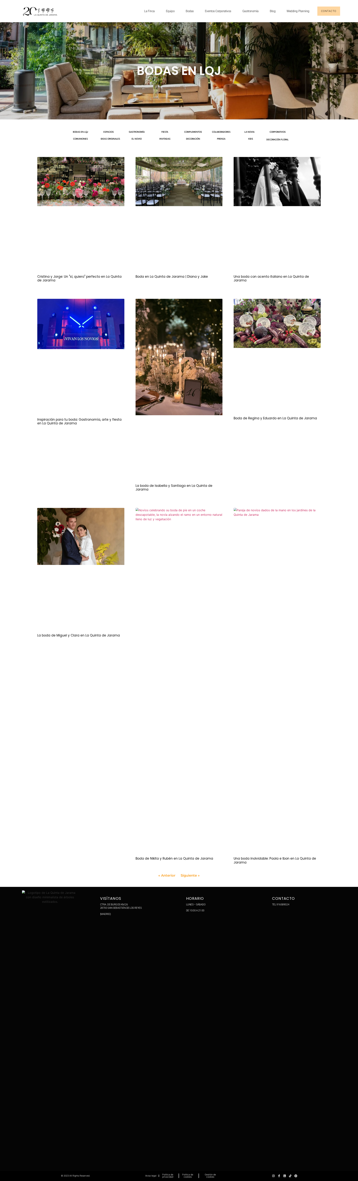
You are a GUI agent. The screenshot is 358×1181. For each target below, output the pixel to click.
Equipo (170, 11)
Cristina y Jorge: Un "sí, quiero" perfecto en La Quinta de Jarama (79, 278)
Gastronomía (250, 11)
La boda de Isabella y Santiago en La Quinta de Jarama (174, 487)
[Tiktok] (290, 1175)
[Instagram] (273, 1175)
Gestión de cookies (210, 1175)
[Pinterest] (295, 1175)
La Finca (149, 11)
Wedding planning (298, 11)
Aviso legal (150, 1175)
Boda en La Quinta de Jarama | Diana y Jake (172, 276)
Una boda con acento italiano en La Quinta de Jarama (271, 278)
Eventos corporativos (218, 11)
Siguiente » (190, 875)
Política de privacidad (167, 1175)
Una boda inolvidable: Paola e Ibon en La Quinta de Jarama (275, 860)
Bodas (190, 11)
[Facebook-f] (279, 1175)
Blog (272, 11)
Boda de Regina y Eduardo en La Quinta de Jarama (275, 418)
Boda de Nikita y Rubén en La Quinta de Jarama (174, 858)
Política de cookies (187, 1175)
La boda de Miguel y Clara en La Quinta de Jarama (78, 635)
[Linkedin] (284, 1175)
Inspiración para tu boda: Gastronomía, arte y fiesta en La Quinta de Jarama (79, 421)
